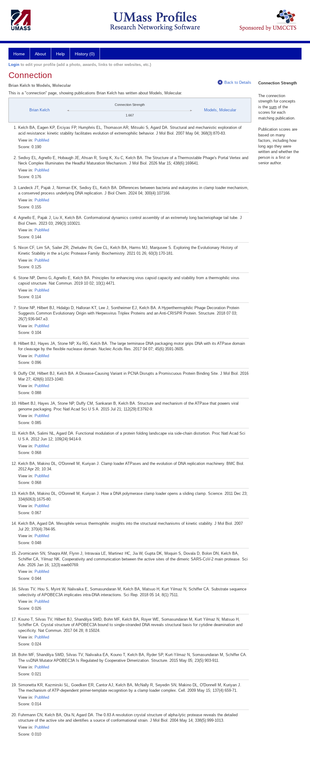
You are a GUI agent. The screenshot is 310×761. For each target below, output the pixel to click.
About (40, 53)
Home (19, 53)
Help (60, 53)
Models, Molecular (220, 110)
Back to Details (237, 82)
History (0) (85, 53)
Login (13, 64)
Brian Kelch (39, 110)
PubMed (42, 140)
